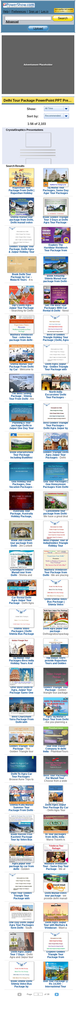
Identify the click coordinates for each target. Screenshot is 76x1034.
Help (6, 11)
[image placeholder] (38, 140)
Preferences (18, 11)
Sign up (33, 11)
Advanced (12, 21)
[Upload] (38, 28)
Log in (44, 11)
